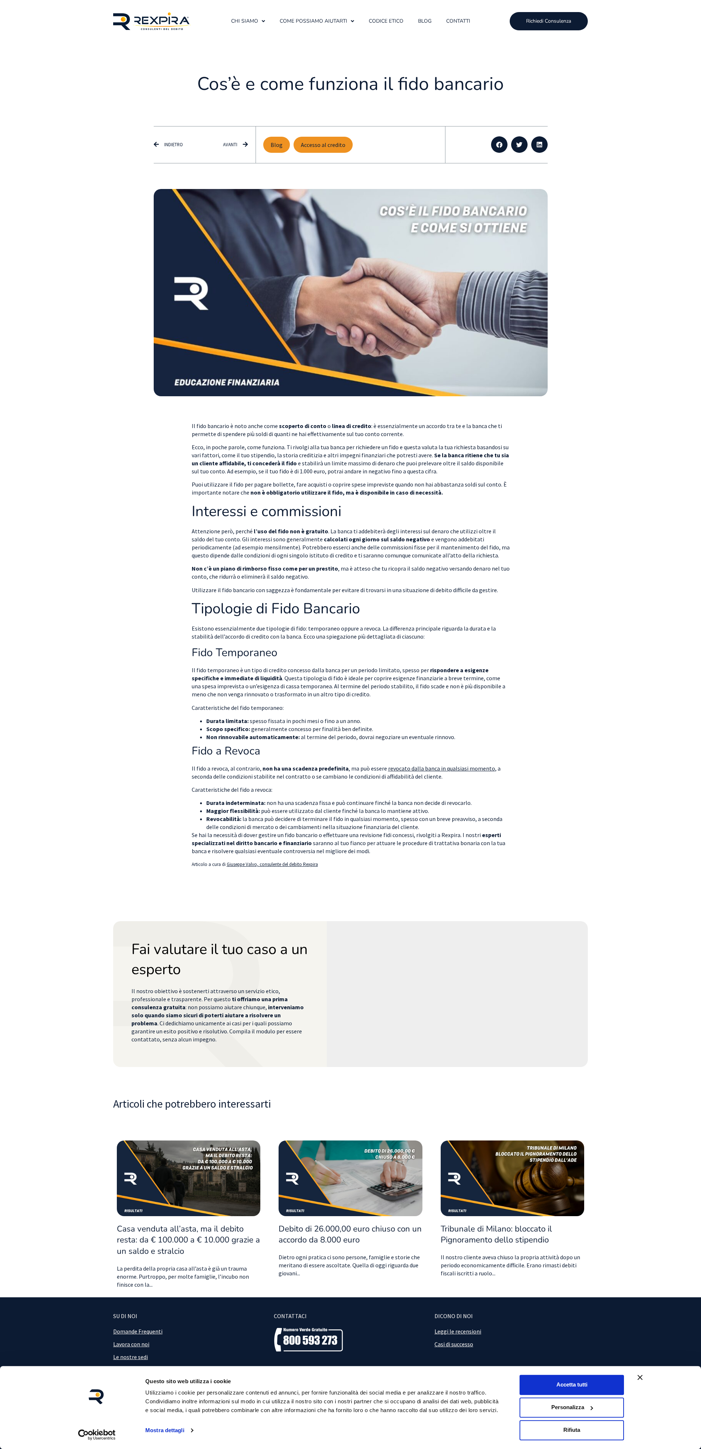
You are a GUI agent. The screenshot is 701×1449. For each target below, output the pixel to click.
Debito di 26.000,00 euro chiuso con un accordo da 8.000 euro (350, 1234)
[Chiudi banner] (640, 1377)
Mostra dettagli (164, 1430)
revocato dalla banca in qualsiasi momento (441, 768)
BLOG (425, 21)
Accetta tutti (571, 1384)
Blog (277, 144)
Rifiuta (571, 1430)
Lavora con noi (131, 1344)
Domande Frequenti (137, 1331)
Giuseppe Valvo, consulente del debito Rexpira (272, 864)
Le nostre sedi (130, 1357)
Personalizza (567, 1407)
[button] (499, 144)
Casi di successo (453, 1344)
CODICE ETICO (386, 21)
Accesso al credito (323, 144)
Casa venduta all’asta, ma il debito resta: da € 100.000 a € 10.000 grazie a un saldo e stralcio (188, 1240)
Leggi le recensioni (457, 1331)
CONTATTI (458, 21)
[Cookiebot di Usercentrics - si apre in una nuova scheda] (97, 1434)
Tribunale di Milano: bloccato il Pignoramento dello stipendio (496, 1234)
